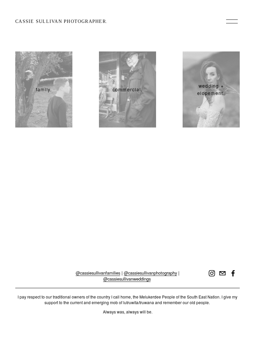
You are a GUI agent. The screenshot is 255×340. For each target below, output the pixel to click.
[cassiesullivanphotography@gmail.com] (222, 273)
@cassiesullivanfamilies (98, 273)
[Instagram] (212, 273)
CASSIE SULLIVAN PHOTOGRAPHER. (61, 21)
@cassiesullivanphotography (150, 273)
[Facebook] (233, 273)
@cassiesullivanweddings (127, 279)
